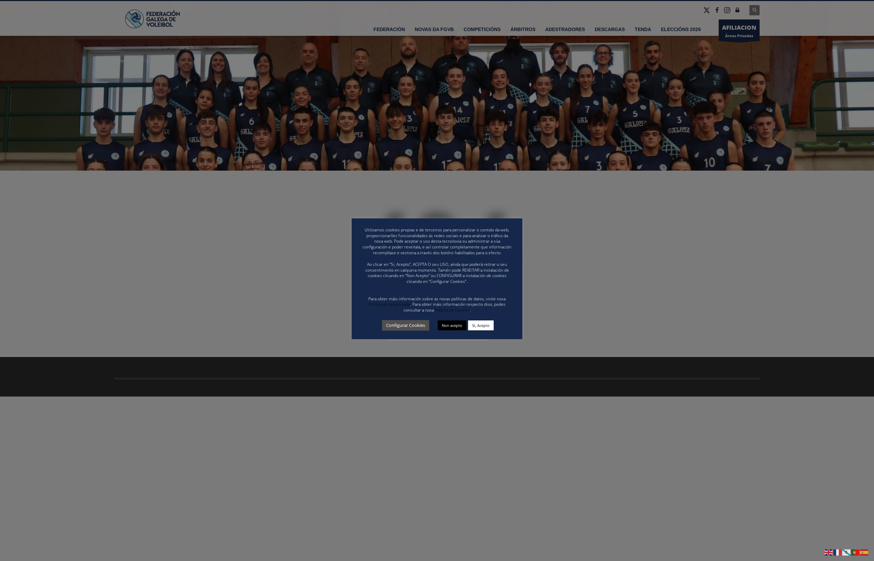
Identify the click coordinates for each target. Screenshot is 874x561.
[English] (828, 552)
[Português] (855, 552)
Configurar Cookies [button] (405, 325)
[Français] (837, 552)
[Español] (864, 552)
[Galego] (846, 552)
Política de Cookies (452, 310)
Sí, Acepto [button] (481, 325)
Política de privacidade (389, 304)
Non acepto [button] (452, 325)
